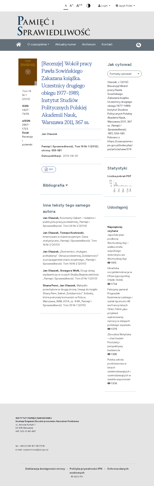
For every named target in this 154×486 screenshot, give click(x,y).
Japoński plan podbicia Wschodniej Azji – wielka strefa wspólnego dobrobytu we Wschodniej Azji (118, 246)
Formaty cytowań (121, 73)
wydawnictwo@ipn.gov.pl (35, 449)
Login (104, 5)
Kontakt (107, 44)
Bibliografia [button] (54, 185)
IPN (81, 476)
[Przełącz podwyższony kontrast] (88, 6)
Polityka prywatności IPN (88, 468)
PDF (51, 169)
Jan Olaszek (49, 134)
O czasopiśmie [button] (37, 44)
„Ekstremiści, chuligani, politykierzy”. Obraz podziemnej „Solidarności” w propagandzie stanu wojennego (70, 255)
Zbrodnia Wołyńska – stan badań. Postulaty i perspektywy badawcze (119, 342)
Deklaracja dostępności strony (46, 468)
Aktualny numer (65, 44)
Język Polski (125, 5)
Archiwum (89, 44)
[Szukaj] (138, 45)
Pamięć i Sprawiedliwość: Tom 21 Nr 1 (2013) (70, 278)
